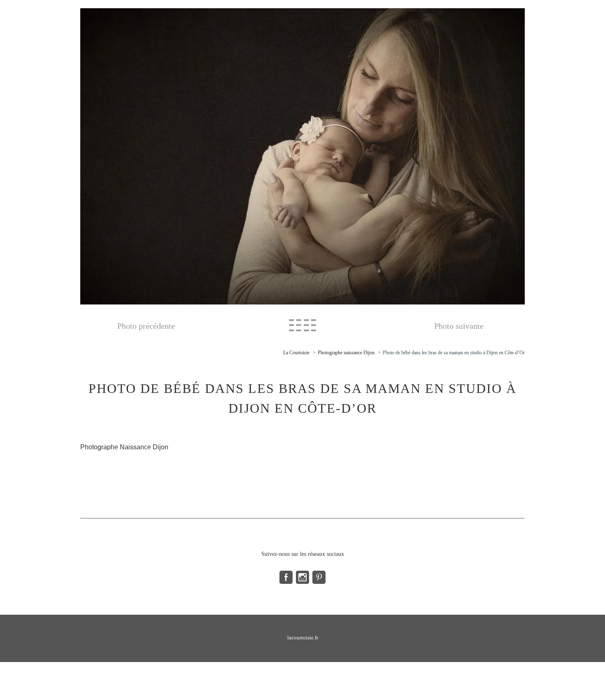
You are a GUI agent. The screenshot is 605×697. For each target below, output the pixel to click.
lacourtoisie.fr (302, 637)
